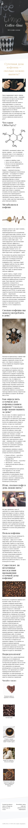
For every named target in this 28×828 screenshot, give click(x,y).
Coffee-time (14, 25)
